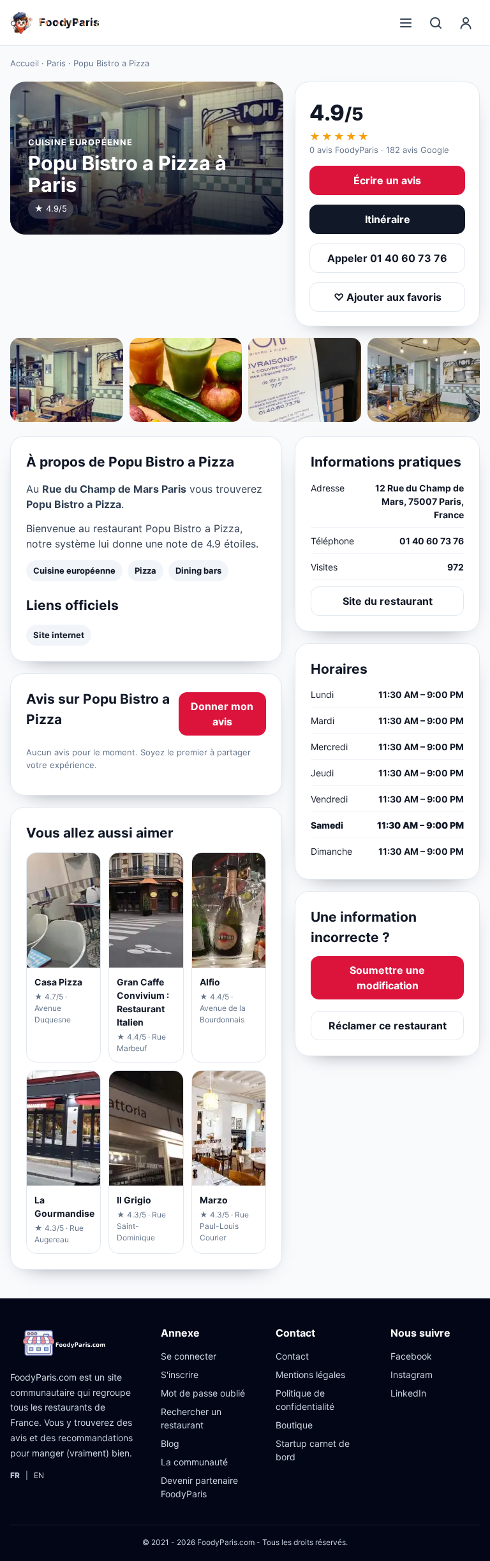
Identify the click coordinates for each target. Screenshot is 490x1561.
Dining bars (198, 570)
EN (39, 1475)
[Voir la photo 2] (186, 380)
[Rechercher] (436, 23)
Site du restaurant (388, 601)
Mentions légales (310, 1374)
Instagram (411, 1374)
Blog (170, 1443)
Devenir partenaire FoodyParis (199, 1487)
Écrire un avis (387, 180)
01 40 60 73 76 (431, 540)
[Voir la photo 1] (66, 380)
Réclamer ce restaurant (388, 1025)
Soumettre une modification (387, 978)
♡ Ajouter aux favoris (388, 297)
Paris (56, 63)
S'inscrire (179, 1374)
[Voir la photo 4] (424, 380)
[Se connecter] (466, 23)
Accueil (24, 63)
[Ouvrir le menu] (406, 23)
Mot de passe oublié (203, 1393)
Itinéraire (387, 219)
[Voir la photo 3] (304, 380)
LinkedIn (408, 1393)
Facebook (411, 1356)
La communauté (194, 1461)
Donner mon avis (222, 714)
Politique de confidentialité (305, 1400)
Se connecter (188, 1356)
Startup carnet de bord (313, 1450)
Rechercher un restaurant (191, 1418)
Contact (292, 1356)
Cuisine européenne (74, 570)
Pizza (145, 570)
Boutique (294, 1424)
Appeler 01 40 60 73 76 (387, 258)
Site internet (58, 635)
